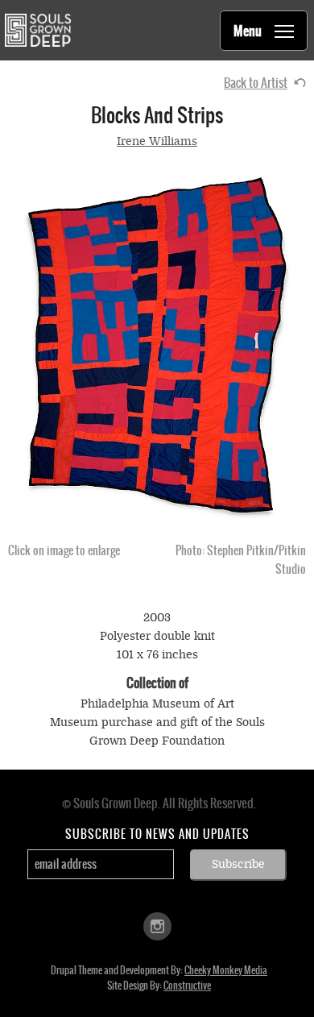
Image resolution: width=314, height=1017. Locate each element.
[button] (157, 346)
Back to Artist (255, 82)
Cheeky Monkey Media (225, 970)
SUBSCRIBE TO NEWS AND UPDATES (157, 834)
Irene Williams (157, 141)
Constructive (187, 985)
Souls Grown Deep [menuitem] (37, 30)
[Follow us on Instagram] (157, 924)
